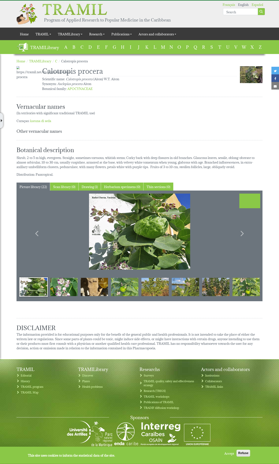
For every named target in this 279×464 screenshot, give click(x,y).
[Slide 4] (124, 286)
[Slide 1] (33, 286)
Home (24, 33)
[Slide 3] (94, 286)
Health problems (92, 386)
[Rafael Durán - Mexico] (139, 232)
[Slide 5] (155, 286)
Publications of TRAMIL (159, 402)
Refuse (243, 453)
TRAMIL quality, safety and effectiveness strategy (168, 383)
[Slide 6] (185, 286)
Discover (87, 375)
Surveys (149, 375)
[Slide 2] (64, 286)
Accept (229, 453)
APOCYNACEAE (80, 88)
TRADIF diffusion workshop (161, 407)
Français (229, 4)
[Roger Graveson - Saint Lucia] (251, 74)
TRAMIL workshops (156, 396)
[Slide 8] (246, 286)
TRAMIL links (214, 386)
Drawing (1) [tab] (90, 186)
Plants (86, 381)
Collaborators (213, 381)
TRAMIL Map (30, 392)
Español (257, 4)
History (25, 381)
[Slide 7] (216, 286)
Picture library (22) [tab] (33, 186)
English (243, 4)
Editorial (26, 375)
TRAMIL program (32, 386)
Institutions (212, 375)
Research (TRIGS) (155, 391)
